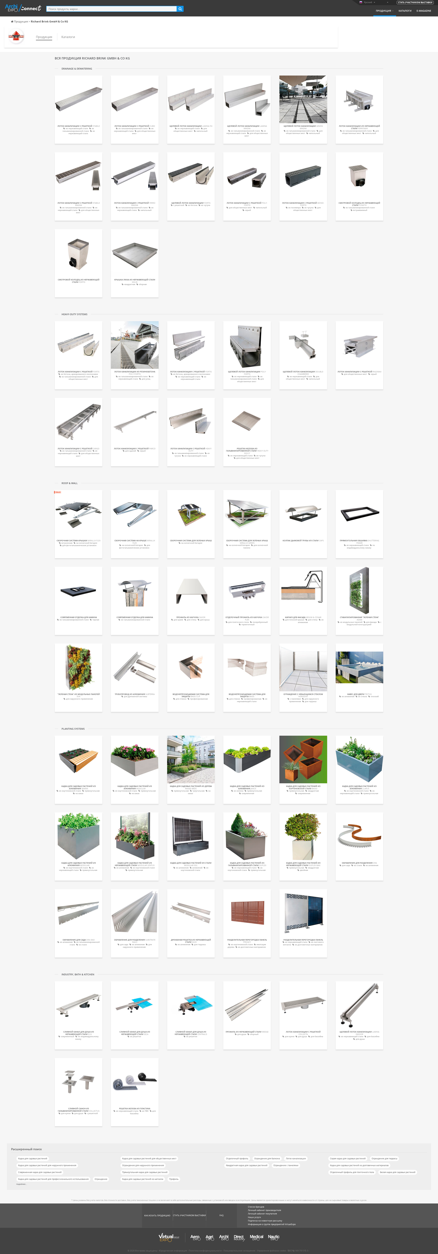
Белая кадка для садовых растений (397, 1172)
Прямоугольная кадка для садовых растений (145, 1172)
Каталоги (405, 10)
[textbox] (111, 9)
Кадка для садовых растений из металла (142, 1179)
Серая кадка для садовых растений (348, 1158)
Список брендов (256, 1206)
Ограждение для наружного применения (143, 1165)
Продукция (383, 10)
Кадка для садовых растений (32, 1158)
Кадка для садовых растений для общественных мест (149, 1158)
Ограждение (101, 1179)
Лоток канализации (296, 1158)
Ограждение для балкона (267, 1158)
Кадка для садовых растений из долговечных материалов (359, 1165)
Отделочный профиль (237, 1158)
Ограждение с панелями (285, 1165)
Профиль (173, 1179)
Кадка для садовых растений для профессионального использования (53, 1179)
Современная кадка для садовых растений (40, 1172)
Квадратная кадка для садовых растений (246, 1165)
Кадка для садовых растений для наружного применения (47, 1165)
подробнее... (21, 1184)
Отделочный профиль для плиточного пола (352, 1172)
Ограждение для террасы (384, 1158)
